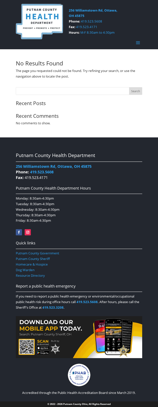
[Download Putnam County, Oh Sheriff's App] (79, 357)
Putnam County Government (37, 253)
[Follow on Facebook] (19, 232)
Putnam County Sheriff (33, 259)
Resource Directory (30, 275)
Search (135, 91)
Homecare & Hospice (32, 264)
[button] (138, 42)
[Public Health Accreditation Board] (79, 375)
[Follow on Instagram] (28, 232)
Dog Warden (25, 270)
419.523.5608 (91, 21)
